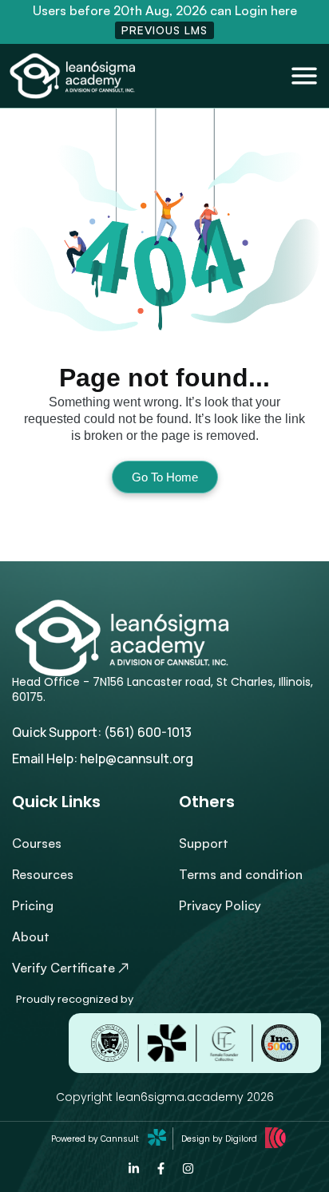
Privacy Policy (220, 905)
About (31, 936)
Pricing (33, 905)
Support (203, 843)
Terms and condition (241, 874)
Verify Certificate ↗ (70, 968)
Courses (36, 843)
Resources (42, 874)
